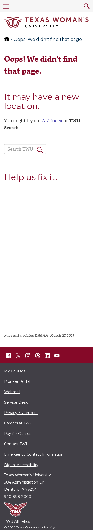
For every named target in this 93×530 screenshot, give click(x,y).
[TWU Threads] (38, 356)
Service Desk (16, 402)
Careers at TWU (18, 423)
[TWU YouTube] (57, 355)
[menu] (6, 6)
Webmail (12, 391)
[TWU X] (18, 355)
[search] (87, 6)
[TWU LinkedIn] (47, 356)
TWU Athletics (17, 521)
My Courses (14, 371)
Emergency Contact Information (34, 454)
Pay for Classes (17, 433)
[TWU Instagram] (28, 356)
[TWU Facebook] (8, 356)
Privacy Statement (21, 412)
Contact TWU (16, 444)
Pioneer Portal (17, 381)
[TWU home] (7, 39)
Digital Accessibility (21, 465)
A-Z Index (52, 120)
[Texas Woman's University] (46, 22)
